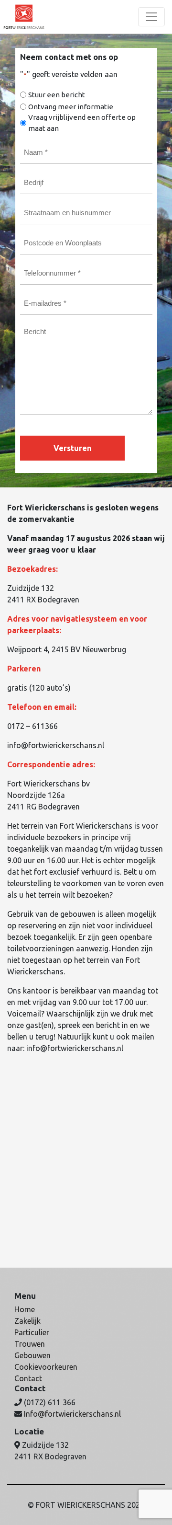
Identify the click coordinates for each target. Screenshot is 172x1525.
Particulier (31, 1332)
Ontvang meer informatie (70, 107)
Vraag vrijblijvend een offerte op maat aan (82, 122)
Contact (28, 1378)
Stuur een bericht (56, 95)
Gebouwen (32, 1355)
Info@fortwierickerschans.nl (72, 1413)
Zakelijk (27, 1321)
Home (24, 1309)
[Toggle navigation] (151, 16)
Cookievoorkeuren (45, 1367)
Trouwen (29, 1344)
